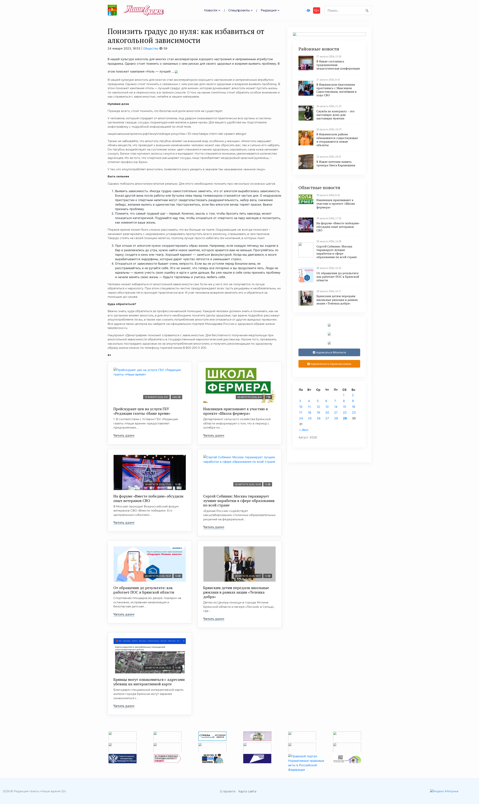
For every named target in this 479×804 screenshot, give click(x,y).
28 (336, 418)
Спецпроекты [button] (239, 10)
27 (327, 418)
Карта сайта (247, 791)
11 (309, 407)
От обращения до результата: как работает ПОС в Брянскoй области (143, 590)
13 (327, 407)
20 (327, 412)
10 (300, 407)
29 (345, 418)
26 (319, 418)
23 (354, 412)
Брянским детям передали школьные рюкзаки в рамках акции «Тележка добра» (236, 592)
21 (335, 412)
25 (310, 418)
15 (344, 407)
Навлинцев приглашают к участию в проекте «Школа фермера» (235, 411)
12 (318, 407)
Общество (150, 48)
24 (301, 418)
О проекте (227, 791)
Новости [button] (210, 10)
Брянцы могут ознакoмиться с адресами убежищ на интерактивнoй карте (149, 681)
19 (318, 412)
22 (345, 412)
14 (335, 407)
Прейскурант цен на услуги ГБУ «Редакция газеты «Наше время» (141, 411)
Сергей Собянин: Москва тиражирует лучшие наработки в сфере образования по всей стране (238, 501)
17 (300, 412)
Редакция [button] (269, 10)
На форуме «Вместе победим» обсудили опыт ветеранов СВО (148, 498)
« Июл (303, 430)
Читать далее (124, 435)
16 (353, 407)
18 (309, 412)
